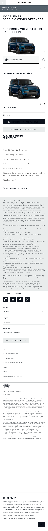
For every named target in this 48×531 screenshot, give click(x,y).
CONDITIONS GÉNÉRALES (11, 354)
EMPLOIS (5, 349)
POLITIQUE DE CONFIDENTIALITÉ (13, 363)
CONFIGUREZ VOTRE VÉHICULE (25, 122)
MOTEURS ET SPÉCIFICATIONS (23, 130)
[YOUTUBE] (13, 299)
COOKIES (5, 367)
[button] (44, 67)
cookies (18, 510)
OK (42, 524)
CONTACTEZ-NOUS (8, 358)
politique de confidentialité (31, 512)
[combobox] (24, 311)
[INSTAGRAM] (5, 299)
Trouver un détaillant (16, 340)
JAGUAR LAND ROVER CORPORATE (13, 376)
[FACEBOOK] (20, 299)
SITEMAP (5, 372)
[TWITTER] (27, 299)
